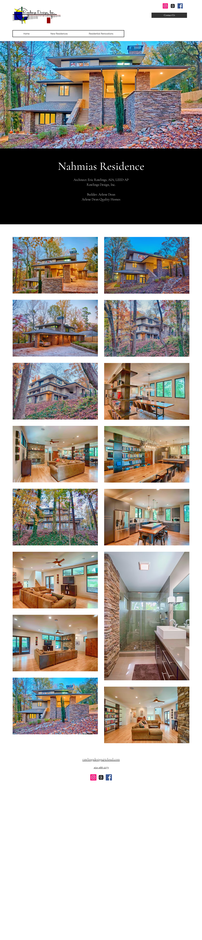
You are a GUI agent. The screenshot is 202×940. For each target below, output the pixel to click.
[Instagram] (165, 6)
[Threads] (172, 6)
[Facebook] (180, 6)
